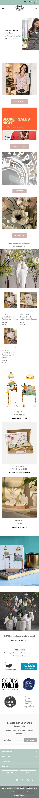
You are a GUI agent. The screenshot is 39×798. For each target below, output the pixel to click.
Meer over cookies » (20, 795)
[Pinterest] (22, 780)
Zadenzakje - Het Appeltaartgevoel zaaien (28, 318)
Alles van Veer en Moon (19, 473)
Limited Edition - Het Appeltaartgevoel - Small (10, 318)
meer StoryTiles (19, 418)
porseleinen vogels (18, 641)
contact (19, 191)
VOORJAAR (19, 235)
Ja (19, 792)
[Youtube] (28, 780)
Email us (28, 773)
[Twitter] (17, 780)
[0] (35, 2)
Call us (10, 773)
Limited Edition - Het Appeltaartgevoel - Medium (8, 355)
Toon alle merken (23, 656)
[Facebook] (5, 780)
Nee (28, 792)
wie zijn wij (19, 101)
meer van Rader (19, 527)
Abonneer (30, 740)
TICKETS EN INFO (19, 146)
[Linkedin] (33, 780)
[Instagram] (11, 780)
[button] (3, 8)
